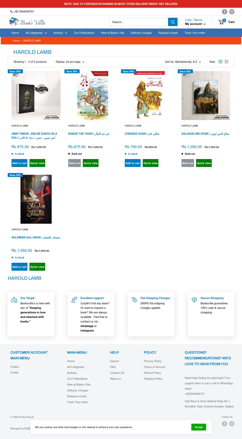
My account (193, 24)
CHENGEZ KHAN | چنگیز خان (142, 133)
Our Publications (84, 33)
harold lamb (20, 125)
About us (115, 378)
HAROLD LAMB (76, 125)
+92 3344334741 (23, 11)
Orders (14, 367)
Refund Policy (152, 373)
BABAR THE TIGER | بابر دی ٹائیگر (88, 133)
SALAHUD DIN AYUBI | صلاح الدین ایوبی (205, 133)
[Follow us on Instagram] (231, 11)
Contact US (117, 373)
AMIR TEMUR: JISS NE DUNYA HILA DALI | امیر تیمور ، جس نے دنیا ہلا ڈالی (34, 136)
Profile (14, 372)
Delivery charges (141, 33)
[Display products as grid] (220, 61)
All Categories (34, 33)
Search (114, 361)
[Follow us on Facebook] (224, 11)
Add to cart (19, 163)
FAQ (113, 367)
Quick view (37, 163)
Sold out (74, 163)
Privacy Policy (153, 361)
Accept (199, 427)
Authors (58, 33)
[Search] (173, 22)
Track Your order (195, 33)
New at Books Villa (112, 33)
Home (15, 33)
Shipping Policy (153, 378)
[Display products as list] (226, 61)
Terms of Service (154, 367)
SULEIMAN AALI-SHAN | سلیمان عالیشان (36, 237)
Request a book (168, 33)
